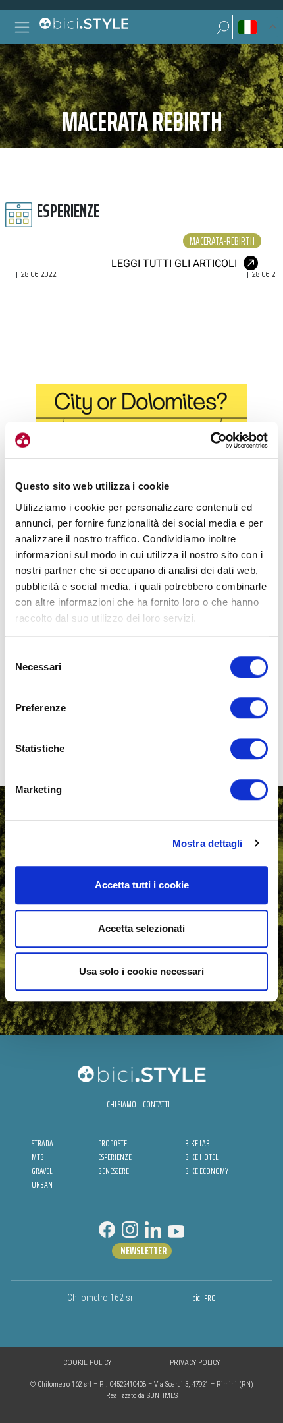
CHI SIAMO (121, 1104)
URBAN (42, 1185)
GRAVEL (42, 1171)
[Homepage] (83, 27)
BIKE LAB (197, 1143)
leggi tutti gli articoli (174, 263)
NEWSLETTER (143, 1251)
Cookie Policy (87, 1362)
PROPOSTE (112, 1143)
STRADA (42, 1143)
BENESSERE (113, 1171)
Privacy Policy (195, 1362)
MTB (38, 1157)
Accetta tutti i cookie (142, 884)
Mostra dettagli (207, 843)
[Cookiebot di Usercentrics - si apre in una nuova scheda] (210, 440)
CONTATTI (156, 1104)
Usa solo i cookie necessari (141, 971)
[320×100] (141, 416)
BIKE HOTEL (201, 1157)
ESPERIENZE (115, 1157)
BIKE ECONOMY (206, 1171)
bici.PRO (204, 1298)
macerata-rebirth (222, 240)
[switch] (249, 707)
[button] (224, 27)
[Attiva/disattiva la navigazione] (22, 27)
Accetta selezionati (141, 928)
